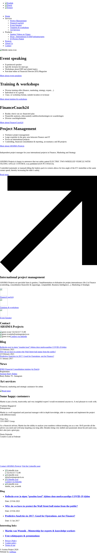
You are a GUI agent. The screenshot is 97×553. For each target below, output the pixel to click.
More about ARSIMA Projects (12, 146)
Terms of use (10, 545)
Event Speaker (16, 25)
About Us (9, 43)
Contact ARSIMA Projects (10, 466)
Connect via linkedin (18, 336)
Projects (8, 41)
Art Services (15, 30)
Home (7, 16)
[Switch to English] (9, 3)
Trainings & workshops (19, 27)
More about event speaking (11, 76)
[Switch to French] (9, 8)
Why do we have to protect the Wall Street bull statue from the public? (28, 352)
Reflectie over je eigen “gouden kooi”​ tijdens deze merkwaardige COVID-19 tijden (33, 347)
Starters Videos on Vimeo (20, 34)
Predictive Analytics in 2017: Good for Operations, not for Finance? (27, 356)
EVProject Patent (17, 39)
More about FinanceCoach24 (11, 122)
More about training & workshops (13, 99)
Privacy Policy (11, 541)
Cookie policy (10, 543)
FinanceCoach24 (17, 23)
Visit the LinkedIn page (31, 466)
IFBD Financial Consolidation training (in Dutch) (19, 369)
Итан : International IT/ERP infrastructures (27, 37)
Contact (8, 46)
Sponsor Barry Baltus (8, 374)
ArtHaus (12, 552)
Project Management (18, 21)
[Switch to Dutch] (8, 5)
